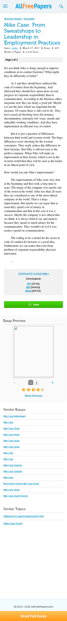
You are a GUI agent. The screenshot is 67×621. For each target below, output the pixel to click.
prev (14, 382)
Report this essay (33, 395)
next (53, 382)
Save (36, 304)
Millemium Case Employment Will (23, 516)
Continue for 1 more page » (33, 273)
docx (28, 290)
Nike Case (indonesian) (14, 416)
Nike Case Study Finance (15, 495)
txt (29, 283)
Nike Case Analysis (12, 465)
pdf (28, 287)
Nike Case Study (11, 428)
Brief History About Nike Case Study (21, 483)
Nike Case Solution (12, 471)
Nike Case (8, 422)
